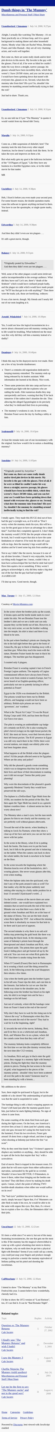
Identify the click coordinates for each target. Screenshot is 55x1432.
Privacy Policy (27, 1418)
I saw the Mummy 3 (12, 1357)
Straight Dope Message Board (15, 3)
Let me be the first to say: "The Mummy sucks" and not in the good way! (15, 1390)
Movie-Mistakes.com (22, 604)
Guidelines (28, 1412)
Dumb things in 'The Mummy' (24, 10)
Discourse (18, 1424)
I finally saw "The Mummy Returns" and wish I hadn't (13, 1343)
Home (4, 1412)
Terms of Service (9, 1418)
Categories (15, 1412)
